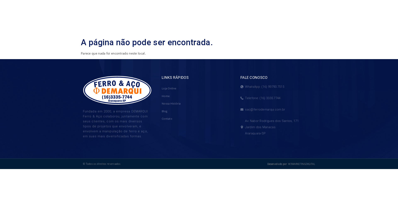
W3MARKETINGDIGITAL (301, 164)
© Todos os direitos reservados (101, 164)
